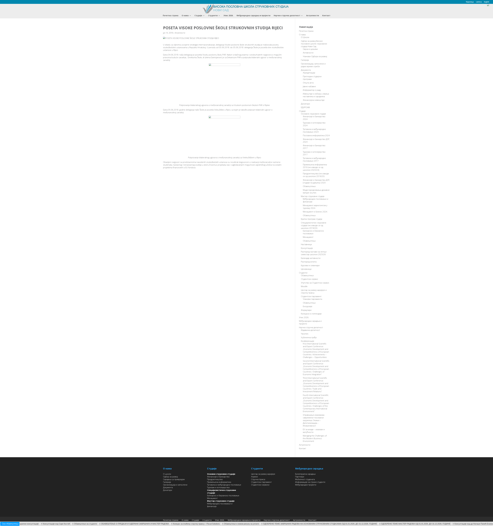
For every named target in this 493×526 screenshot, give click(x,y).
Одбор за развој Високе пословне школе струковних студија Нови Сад (314, 44)
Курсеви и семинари (310, 265)
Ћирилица (470, 2)
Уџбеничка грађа (308, 337)
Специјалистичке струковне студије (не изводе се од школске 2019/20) (313, 225)
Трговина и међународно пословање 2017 (314, 159)
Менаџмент (308, 237)
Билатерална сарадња (305, 474)
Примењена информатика (219, 482)
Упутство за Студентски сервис (315, 282)
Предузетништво (215, 479)
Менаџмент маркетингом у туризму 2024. (315, 206)
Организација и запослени (175, 484)
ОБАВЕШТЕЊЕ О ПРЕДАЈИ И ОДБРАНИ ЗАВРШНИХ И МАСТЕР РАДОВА (120, 524)
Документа (306, 70)
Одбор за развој (170, 476)
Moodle (304, 286)
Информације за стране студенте (310, 482)
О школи (167, 474)
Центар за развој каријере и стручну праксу (314, 291)
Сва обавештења (10, 524)
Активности (308, 52)
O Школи (305, 37)
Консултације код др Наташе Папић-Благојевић (461, 524)
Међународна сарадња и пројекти (253, 16)
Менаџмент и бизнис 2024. (315, 211)
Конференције (307, 341)
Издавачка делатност (310, 330)
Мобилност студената (305, 479)
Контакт (326, 16)
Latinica (479, 2)
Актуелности (312, 16)
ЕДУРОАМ (305, 107)
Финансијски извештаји (313, 100)
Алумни (254, 476)
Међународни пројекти (305, 484)
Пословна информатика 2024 (316, 135)
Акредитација (309, 72)
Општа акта (308, 82)
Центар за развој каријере (263, 474)
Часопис (304, 333)
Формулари (306, 310)
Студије (198, 16)
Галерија (305, 60)
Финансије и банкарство (218, 476)
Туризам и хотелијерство (218, 487)
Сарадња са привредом (174, 479)
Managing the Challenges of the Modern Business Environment (315, 438)
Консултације (307, 248)
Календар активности (310, 258)
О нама (185, 16)
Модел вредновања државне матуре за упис (316, 191)
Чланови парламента (312, 299)
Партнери (299, 476)
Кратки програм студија (311, 219)
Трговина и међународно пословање (224, 484)
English (486, 2)
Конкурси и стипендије (311, 313)
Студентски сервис (309, 279)
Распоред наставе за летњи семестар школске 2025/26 (313, 253)
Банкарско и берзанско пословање (223, 495)
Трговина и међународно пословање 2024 (314, 130)
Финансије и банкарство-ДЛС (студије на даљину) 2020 (316, 181)
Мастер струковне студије (312, 196)
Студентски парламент (311, 296)
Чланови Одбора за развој (315, 56)
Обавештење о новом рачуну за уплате (226, 524)
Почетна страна (170, 16)
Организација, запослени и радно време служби (313, 65)
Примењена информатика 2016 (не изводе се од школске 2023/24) (315, 167)
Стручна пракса (258, 479)
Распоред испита (308, 261)
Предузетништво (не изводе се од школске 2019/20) (316, 174)
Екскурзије (307, 306)
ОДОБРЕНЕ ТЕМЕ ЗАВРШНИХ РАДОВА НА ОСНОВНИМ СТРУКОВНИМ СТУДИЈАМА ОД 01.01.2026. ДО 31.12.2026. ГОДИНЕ (305, 524)
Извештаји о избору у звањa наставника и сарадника (316, 95)
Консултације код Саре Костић (41, 524)
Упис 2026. (228, 16)
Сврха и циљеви (310, 49)
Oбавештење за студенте (70, 524)
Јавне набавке (309, 86)
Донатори (305, 103)
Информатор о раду (312, 90)
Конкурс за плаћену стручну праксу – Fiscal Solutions (181, 524)
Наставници (306, 244)
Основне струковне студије (313, 113)
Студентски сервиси (260, 484)
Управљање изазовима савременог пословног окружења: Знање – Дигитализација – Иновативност (313, 420)
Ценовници (306, 269)
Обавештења (309, 186)
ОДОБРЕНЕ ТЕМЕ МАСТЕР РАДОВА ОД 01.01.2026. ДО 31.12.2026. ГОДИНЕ (401, 524)
